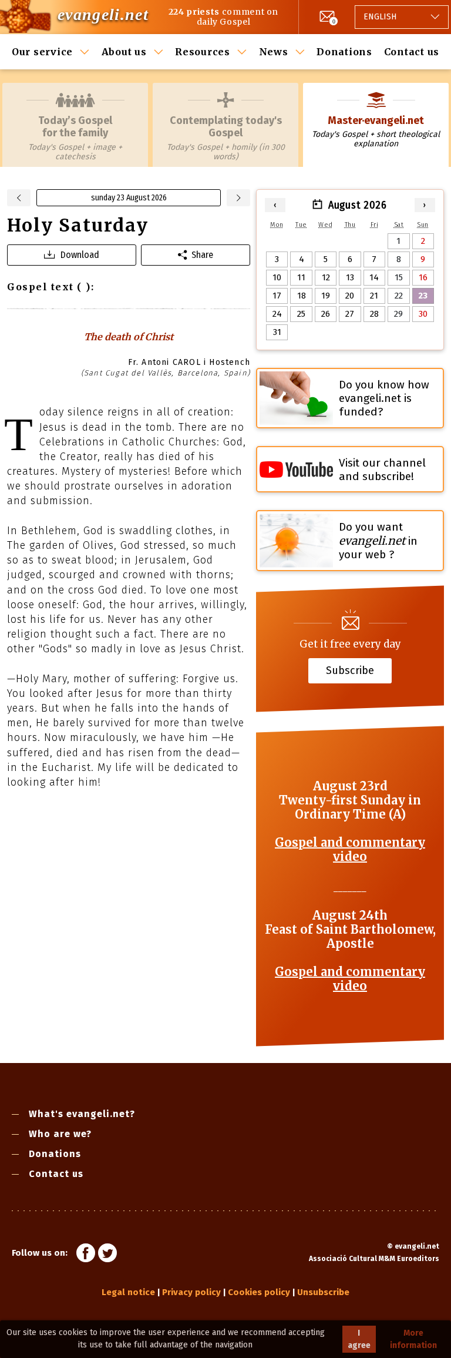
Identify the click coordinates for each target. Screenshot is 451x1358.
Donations (344, 52)
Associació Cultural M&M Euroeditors (374, 1259)
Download (79, 254)
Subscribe (350, 670)
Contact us (412, 52)
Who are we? (60, 1133)
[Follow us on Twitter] (107, 1254)
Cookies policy (259, 1292)
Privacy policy (191, 1292)
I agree (359, 1339)
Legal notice (128, 1292)
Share (202, 254)
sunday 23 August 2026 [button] (129, 198)
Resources (202, 52)
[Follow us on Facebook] (85, 1254)
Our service (42, 52)
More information (413, 1339)
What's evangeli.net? (82, 1113)
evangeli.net (103, 14)
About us (124, 52)
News (273, 52)
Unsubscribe (323, 1292)
